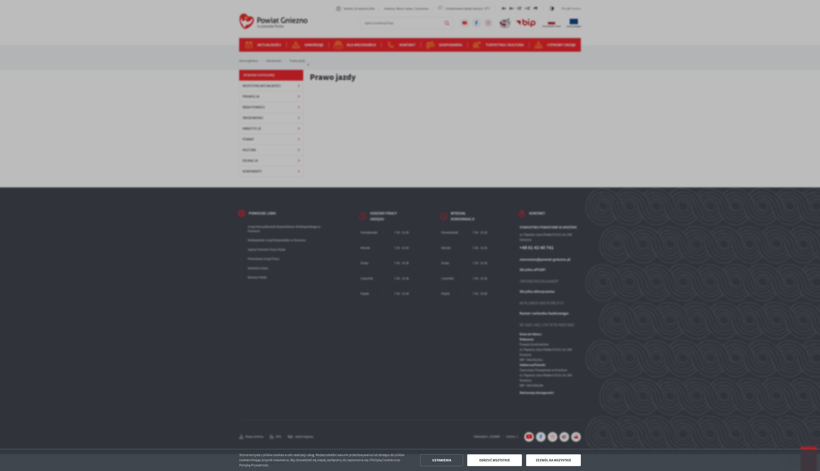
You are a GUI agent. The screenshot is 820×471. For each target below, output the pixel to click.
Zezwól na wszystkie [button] (553, 460)
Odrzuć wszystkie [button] (494, 460)
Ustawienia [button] (441, 460)
